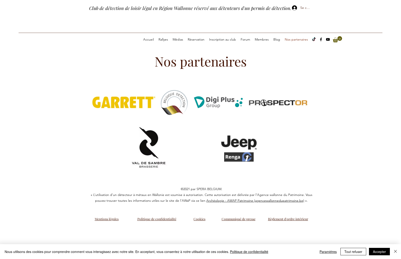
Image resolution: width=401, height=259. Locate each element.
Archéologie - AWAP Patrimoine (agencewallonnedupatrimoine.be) (255, 200)
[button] (337, 39)
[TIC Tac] (314, 39)
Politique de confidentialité (249, 251)
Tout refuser (353, 251)
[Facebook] (321, 39)
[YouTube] (328, 39)
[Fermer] (395, 251)
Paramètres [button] (328, 251)
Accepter (379, 251)
